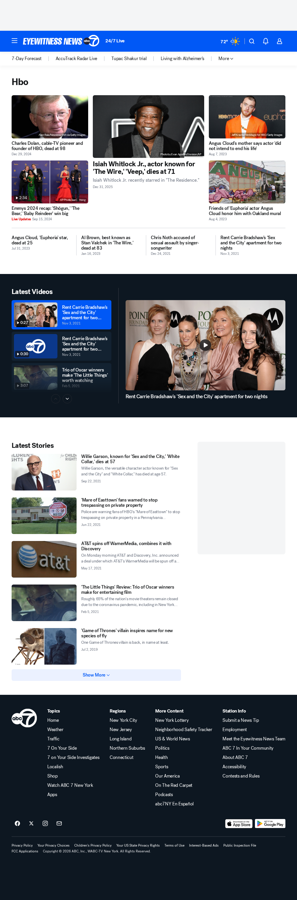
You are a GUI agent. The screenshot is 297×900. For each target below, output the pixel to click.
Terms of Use (174, 845)
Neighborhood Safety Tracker (183, 729)
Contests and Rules (240, 776)
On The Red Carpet (173, 785)
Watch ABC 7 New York (70, 785)
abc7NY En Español (174, 804)
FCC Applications (25, 851)
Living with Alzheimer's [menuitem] (182, 58)
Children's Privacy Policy (93, 845)
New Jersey (121, 729)
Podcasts (164, 794)
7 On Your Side (62, 748)
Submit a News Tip (240, 720)
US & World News (172, 739)
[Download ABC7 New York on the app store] (239, 823)
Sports (161, 766)
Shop (52, 776)
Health (161, 757)
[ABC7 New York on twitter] (31, 823)
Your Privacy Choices (53, 845)
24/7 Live (115, 41)
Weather (55, 729)
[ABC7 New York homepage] (61, 41)
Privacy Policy (22, 845)
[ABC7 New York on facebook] (17, 823)
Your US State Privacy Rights (138, 845)
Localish (55, 766)
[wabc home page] (24, 718)
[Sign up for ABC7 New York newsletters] (59, 823)
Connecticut (121, 757)
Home (53, 720)
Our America (167, 776)
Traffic (53, 739)
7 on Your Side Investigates (73, 757)
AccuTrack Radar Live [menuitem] (76, 58)
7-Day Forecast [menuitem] (26, 58)
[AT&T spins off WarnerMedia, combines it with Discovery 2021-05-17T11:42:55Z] (44, 559)
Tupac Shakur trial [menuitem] (128, 58)
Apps (52, 794)
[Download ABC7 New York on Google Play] (270, 823)
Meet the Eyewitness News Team (253, 739)
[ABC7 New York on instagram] (45, 823)
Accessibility (234, 766)
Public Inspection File (239, 845)
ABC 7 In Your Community (248, 748)
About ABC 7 (235, 757)
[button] (14, 40)
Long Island (120, 739)
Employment (234, 729)
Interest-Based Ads (204, 845)
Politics (162, 748)
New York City (123, 720)
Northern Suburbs (127, 748)
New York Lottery (172, 720)
